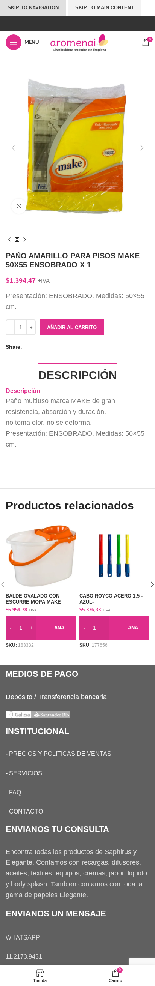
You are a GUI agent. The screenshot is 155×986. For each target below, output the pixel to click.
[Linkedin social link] (50, 347)
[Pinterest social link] (43, 347)
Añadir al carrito (72, 327)
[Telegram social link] (58, 347)
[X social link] (35, 347)
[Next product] (24, 240)
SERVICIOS (25, 773)
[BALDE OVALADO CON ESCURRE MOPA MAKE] (41, 556)
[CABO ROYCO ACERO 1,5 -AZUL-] (114, 556)
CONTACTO (26, 811)
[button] (13, 147)
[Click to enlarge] (18, 206)
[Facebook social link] (28, 347)
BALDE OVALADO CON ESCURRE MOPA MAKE (33, 598)
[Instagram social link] (77, 23)
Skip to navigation (33, 7)
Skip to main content (104, 7)
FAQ (15, 792)
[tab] (77, 374)
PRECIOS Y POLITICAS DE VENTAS (60, 754)
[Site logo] (86, 42)
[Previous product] (9, 240)
